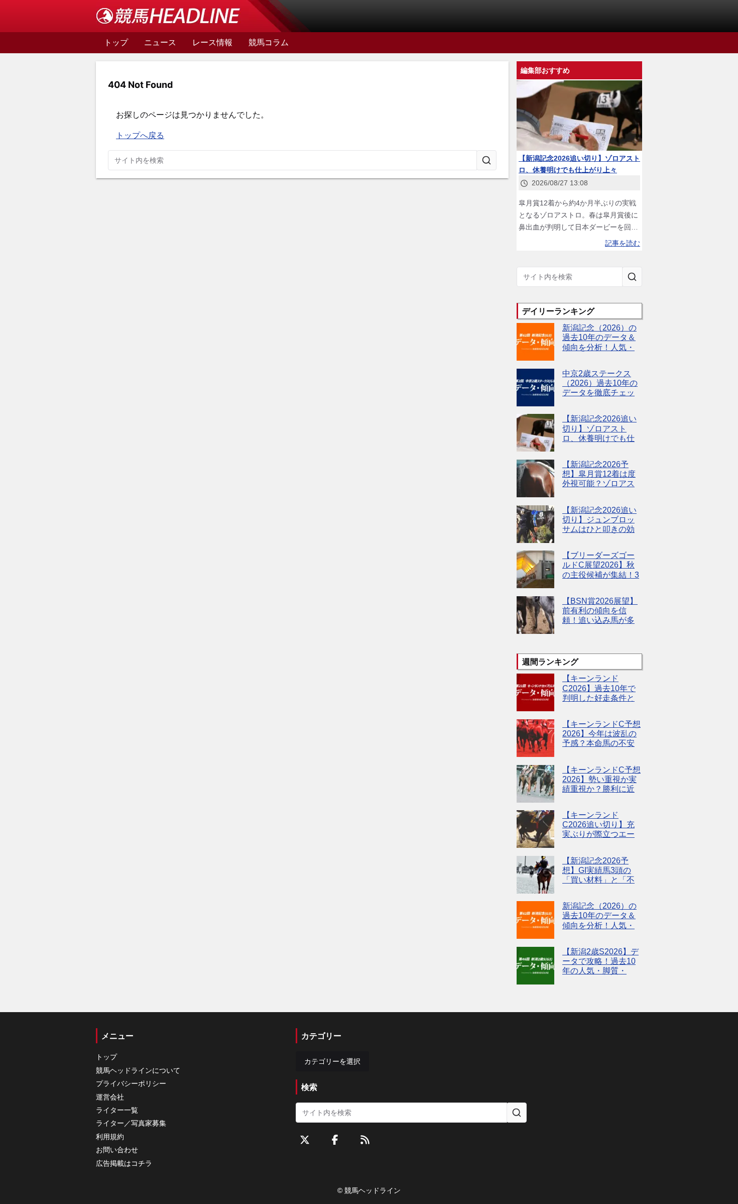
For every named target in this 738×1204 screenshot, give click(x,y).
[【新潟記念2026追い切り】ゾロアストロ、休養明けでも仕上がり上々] (535, 433)
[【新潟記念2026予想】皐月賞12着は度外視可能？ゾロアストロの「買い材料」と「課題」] (535, 478)
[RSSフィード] (365, 1140)
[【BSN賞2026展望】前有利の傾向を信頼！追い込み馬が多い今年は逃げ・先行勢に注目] (535, 615)
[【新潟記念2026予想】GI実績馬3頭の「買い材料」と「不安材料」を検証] (535, 875)
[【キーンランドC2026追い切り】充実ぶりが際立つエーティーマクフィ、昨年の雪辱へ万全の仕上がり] (535, 829)
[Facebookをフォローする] (335, 1140)
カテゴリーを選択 (332, 1061)
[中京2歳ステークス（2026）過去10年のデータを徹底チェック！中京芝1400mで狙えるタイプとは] (535, 387)
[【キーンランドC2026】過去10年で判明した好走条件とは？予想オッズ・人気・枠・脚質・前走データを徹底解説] (535, 692)
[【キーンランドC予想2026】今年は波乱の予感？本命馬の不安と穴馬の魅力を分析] (535, 738)
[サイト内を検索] (486, 160)
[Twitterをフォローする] (305, 1140)
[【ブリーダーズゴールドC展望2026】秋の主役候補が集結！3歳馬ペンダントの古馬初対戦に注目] (535, 569)
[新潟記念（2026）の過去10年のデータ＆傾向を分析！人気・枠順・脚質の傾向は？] (535, 342)
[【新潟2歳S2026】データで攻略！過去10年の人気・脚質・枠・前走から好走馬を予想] (535, 965)
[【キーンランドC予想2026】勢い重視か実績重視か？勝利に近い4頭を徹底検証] (535, 784)
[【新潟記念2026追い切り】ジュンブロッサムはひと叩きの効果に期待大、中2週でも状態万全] (535, 524)
